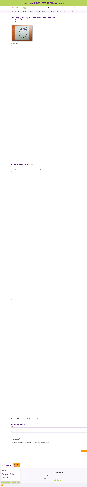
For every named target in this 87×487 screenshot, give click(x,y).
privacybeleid (29, 442)
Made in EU (65, 11)
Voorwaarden (36, 475)
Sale (72, 11)
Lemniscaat (46, 474)
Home (12, 11)
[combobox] (39, 8)
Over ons (35, 472)
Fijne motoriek (17, 11)
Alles (60, 11)
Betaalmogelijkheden (26, 475)
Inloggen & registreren (26, 472)
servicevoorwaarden (36, 442)
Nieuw (69, 11)
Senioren (45, 477)
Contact (35, 477)
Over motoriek (36, 474)
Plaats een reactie (16, 439)
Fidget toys (51, 11)
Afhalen (24, 478)
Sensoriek (31, 11)
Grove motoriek (24, 11)
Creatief (37, 11)
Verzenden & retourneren (27, 477)
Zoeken (45, 478)
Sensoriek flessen (46, 475)
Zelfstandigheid (43, 11)
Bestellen (24, 474)
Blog (56, 11)
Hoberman (45, 472)
